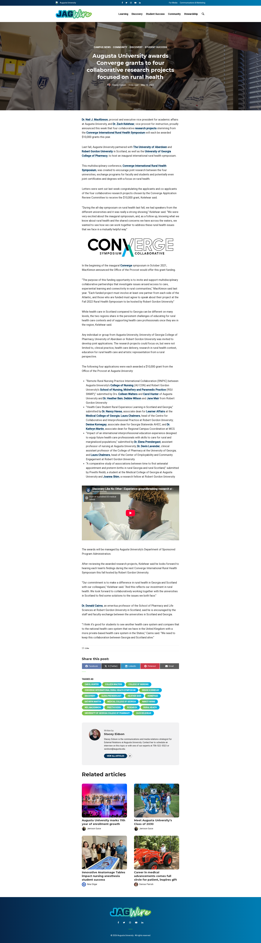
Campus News (102, 47)
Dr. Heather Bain (113, 398)
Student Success (155, 13)
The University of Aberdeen (150, 147)
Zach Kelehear (143, 713)
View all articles (115, 756)
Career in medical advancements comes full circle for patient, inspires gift (155, 876)
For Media (173, 3)
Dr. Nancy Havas (112, 411)
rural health (150, 707)
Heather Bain (134, 696)
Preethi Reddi (114, 707)
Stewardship (191, 13)
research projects (146, 128)
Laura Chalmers (130, 415)
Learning (123, 13)
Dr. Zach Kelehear (123, 124)
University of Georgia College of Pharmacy (107, 713)
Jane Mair (153, 398)
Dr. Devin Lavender (148, 446)
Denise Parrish (146, 884)
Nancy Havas (148, 701)
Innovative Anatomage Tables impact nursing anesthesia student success (103, 876)
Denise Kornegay (96, 424)
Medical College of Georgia (103, 415)
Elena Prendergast (111, 696)
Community (174, 13)
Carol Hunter (151, 394)
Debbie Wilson (132, 398)
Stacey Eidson (119, 85)
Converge (126, 265)
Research (132, 707)
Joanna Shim (111, 476)
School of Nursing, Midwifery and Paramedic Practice (133, 389)
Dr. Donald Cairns (92, 605)
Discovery (137, 13)
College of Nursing (121, 385)
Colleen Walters (128, 394)
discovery (90, 696)
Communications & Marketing (192, 3)
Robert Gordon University (97, 151)
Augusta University (68, 3)
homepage (153, 696)
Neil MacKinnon (93, 707)
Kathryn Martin (93, 701)
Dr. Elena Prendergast (147, 441)
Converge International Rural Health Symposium (115, 132)
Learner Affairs (155, 411)
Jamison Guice (94, 828)
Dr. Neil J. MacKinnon (95, 119)
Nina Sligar (92, 884)
